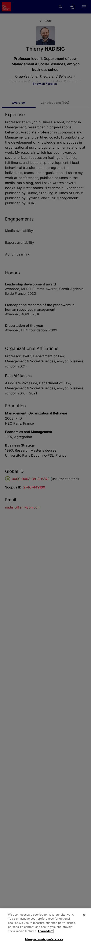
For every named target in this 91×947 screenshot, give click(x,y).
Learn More (45, 931)
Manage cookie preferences (44, 939)
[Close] (84, 915)
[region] (45, 927)
